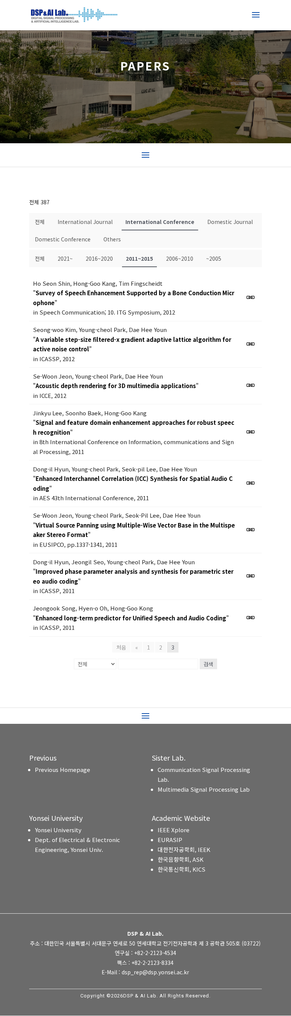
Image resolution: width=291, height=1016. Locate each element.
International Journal (85, 221)
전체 (40, 221)
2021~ (65, 258)
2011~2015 (139, 258)
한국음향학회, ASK (180, 859)
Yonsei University (58, 830)
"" (133, 298)
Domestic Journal (230, 221)
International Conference (159, 221)
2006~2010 (179, 258)
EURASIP (170, 840)
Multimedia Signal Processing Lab (204, 789)
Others (112, 239)
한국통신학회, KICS (181, 869)
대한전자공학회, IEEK (184, 849)
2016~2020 (99, 258)
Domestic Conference (63, 239)
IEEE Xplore (173, 830)
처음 (121, 647)
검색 (208, 664)
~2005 (213, 258)
